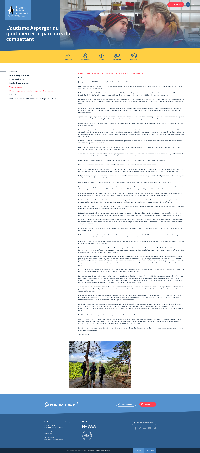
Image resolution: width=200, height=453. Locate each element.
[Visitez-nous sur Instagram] (140, 428)
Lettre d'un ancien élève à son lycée (22, 95)
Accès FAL (139, 450)
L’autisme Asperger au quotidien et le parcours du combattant (31, 91)
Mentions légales (91, 450)
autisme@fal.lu (48, 433)
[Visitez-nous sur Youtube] (149, 428)
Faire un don (177, 4)
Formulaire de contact (145, 423)
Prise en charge (16, 79)
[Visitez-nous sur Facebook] (135, 428)
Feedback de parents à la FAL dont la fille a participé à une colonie (32, 99)
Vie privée (98, 450)
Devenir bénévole (127, 404)
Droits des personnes (19, 75)
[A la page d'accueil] (18, 11)
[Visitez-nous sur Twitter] (155, 428)
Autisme (13, 71)
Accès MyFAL (151, 450)
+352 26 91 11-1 (48, 431)
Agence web (103, 450)
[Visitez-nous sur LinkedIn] (144, 428)
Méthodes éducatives (19, 83)
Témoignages (15, 87)
